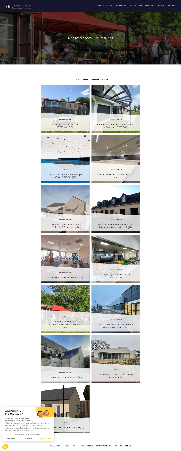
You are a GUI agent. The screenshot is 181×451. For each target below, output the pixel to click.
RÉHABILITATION (100, 79)
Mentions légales (78, 446)
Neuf (85, 79)
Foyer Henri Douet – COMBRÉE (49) (65, 277)
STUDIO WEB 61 (124, 446)
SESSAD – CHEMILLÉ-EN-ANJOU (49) (65, 427)
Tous (76, 79)
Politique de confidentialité (97, 446)
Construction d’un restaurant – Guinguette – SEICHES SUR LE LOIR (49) (65, 324)
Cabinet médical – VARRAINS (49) (65, 377)
